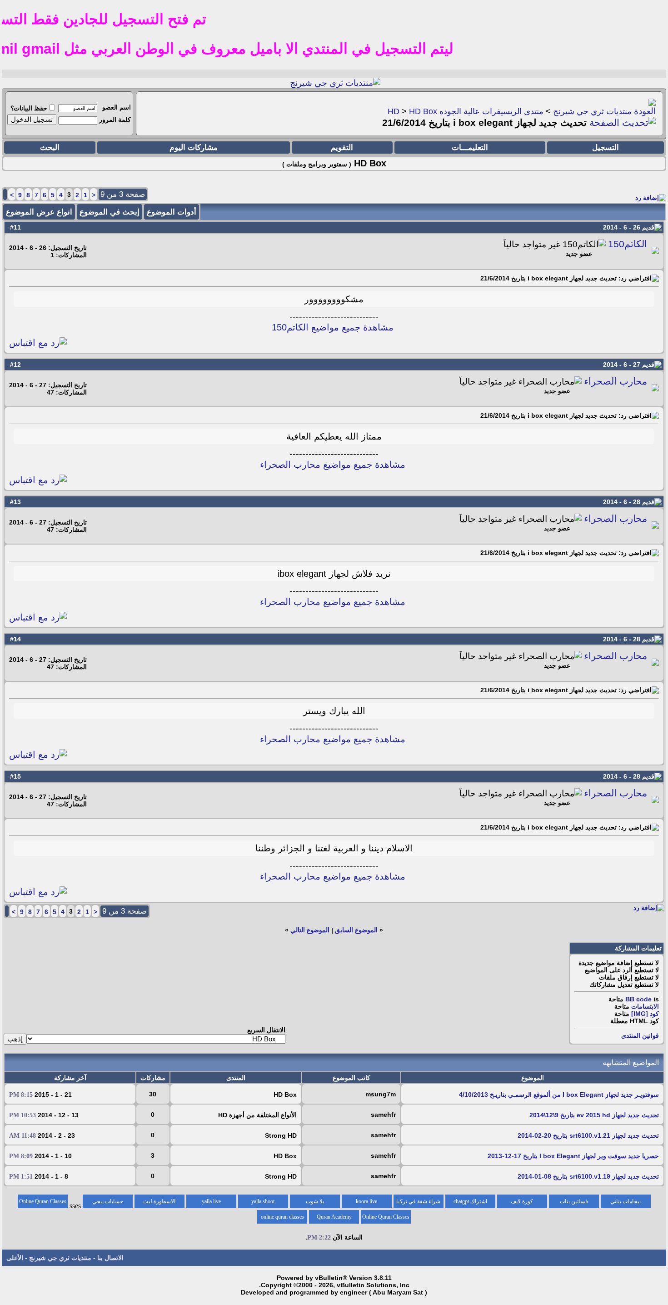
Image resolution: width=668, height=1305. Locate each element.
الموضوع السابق (356, 930)
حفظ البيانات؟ (28, 108)
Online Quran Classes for (42, 1203)
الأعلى (14, 1257)
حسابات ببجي (107, 1201)
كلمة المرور (115, 119)
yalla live (211, 1201)
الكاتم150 (627, 244)
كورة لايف (522, 1201)
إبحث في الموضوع (110, 212)
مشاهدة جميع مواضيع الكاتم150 (333, 327)
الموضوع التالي (309, 930)
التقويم (342, 147)
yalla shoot (262, 1201)
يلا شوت (315, 1201)
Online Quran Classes (385, 1217)
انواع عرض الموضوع (39, 212)
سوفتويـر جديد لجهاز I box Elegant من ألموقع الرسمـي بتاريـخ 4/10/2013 (559, 1094)
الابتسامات (645, 1006)
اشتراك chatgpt (470, 1201)
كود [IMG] (645, 1013)
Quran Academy (334, 1217)
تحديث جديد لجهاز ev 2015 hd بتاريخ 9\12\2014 (594, 1115)
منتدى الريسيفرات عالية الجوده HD (465, 111)
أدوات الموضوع (171, 212)
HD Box (423, 111)
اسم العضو (116, 107)
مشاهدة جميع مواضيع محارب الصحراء (332, 465)
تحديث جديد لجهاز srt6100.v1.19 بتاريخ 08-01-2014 (588, 1176)
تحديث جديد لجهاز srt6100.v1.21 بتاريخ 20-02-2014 (588, 1135)
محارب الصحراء (615, 381)
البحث (50, 147)
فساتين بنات (574, 1201)
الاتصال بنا (110, 1257)
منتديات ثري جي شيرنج (592, 111)
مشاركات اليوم (193, 147)
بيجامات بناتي (625, 1201)
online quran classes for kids (282, 1219)
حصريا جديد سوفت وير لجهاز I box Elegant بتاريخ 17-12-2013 (573, 1156)
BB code (638, 999)
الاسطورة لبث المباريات (159, 1203)
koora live (366, 1201)
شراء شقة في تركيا (418, 1201)
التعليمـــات (470, 147)
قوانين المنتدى (640, 1035)
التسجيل (605, 147)
